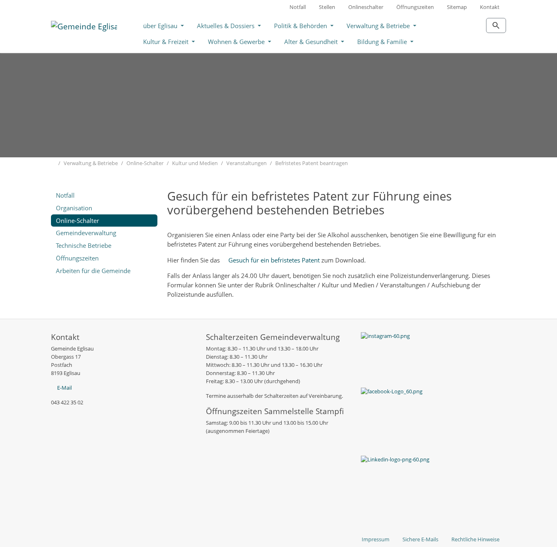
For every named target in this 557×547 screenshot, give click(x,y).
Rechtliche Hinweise (475, 539)
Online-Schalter (77, 220)
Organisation (74, 208)
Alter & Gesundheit (311, 41)
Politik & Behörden (301, 26)
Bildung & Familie (383, 41)
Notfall (298, 7)
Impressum (375, 539)
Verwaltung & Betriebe (379, 26)
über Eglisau (161, 26)
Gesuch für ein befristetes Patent (274, 260)
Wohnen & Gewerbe (237, 41)
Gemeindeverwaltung (86, 233)
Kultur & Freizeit (166, 41)
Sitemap (457, 7)
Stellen (327, 7)
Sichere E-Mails (420, 539)
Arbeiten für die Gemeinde (93, 271)
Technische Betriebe (83, 245)
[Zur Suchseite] (496, 25)
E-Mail (64, 387)
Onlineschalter (365, 7)
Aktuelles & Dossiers (226, 26)
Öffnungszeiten (415, 7)
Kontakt (490, 7)
